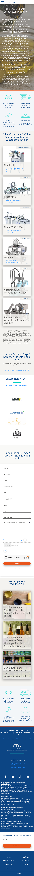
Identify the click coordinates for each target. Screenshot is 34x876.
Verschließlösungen (7, 796)
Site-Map (8, 868)
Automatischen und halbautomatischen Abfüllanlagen (13, 783)
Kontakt (8, 857)
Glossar (25, 864)
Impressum (25, 861)
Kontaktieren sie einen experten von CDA (17, 370)
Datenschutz (8, 864)
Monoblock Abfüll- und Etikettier (11, 821)
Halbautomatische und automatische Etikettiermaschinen (12, 808)
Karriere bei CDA (8, 861)
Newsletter (25, 857)
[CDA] (12, 2)
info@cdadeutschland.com (18, 767)
